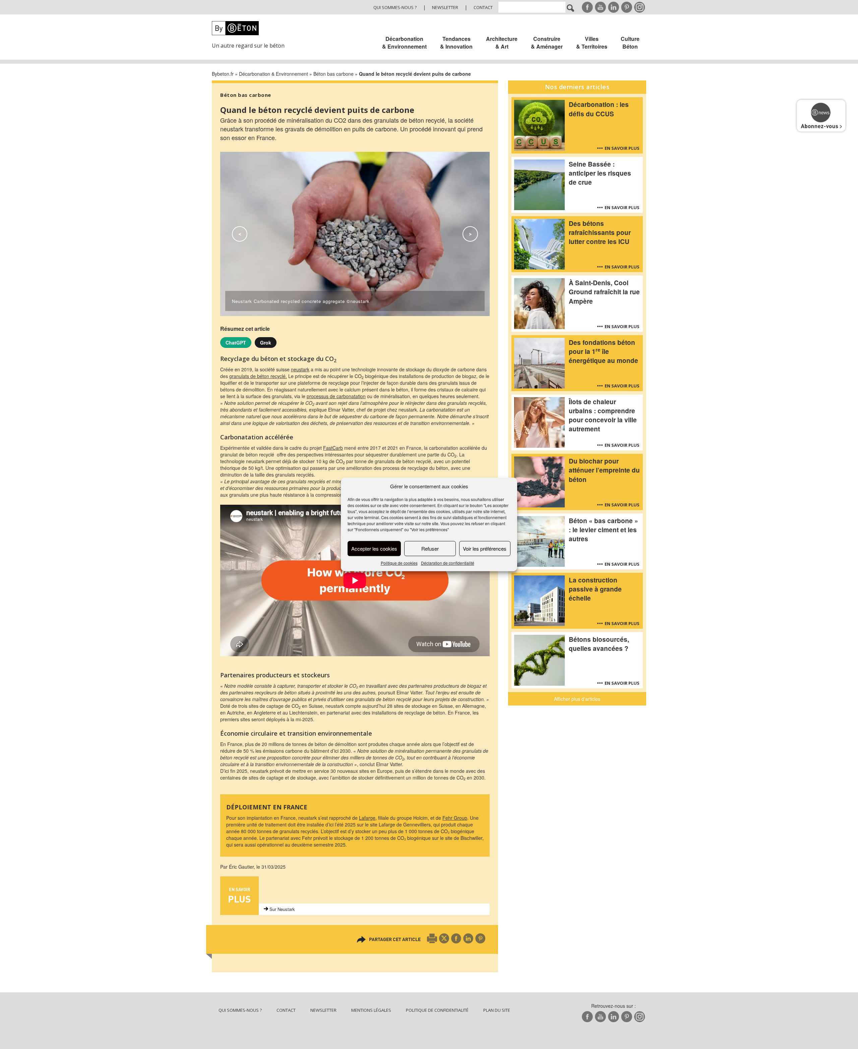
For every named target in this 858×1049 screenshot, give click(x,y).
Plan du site (496, 1010)
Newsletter (445, 7)
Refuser (430, 548)
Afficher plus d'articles (577, 698)
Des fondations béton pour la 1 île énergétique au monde (603, 351)
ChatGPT (236, 342)
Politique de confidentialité (437, 1010)
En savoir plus (622, 148)
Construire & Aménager (547, 42)
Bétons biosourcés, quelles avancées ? (599, 644)
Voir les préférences (484, 548)
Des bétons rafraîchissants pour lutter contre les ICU (600, 232)
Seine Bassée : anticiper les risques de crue (600, 173)
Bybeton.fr (223, 73)
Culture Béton (630, 42)
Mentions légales (371, 1010)
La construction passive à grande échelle (595, 589)
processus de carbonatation (336, 396)
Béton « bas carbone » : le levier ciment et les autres (603, 529)
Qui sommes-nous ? (395, 7)
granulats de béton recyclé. (258, 376)
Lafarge (367, 817)
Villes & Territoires (591, 42)
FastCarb (333, 447)
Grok (265, 342)
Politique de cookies (399, 563)
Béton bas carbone (333, 73)
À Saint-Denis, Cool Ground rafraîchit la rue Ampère (604, 291)
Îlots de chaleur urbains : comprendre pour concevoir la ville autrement (603, 415)
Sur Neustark (282, 909)
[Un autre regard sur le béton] (252, 28)
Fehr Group (454, 817)
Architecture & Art (501, 42)
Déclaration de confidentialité (447, 563)
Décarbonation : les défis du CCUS (599, 109)
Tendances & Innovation (456, 42)
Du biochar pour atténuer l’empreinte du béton (604, 470)
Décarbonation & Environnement (404, 42)
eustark (301, 369)
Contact (483, 7)
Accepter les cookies (374, 548)
